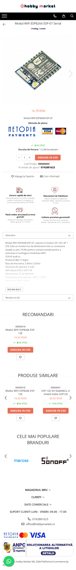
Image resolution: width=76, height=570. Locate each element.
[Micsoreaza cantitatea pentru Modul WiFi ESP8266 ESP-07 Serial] (19, 157)
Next (70, 73)
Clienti (36, 497)
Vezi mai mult (14, 289)
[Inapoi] (2, 24)
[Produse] (5, 17)
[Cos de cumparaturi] (64, 16)
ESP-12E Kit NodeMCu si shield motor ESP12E (56, 392)
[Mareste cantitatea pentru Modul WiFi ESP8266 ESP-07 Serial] (29, 157)
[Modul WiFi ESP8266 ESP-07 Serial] (38, 70)
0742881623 (40, 519)
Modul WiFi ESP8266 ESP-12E (20, 331)
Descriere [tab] (10, 235)
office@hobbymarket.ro (40, 524)
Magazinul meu (36, 490)
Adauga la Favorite (24, 176)
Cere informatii (51, 176)
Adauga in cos (48, 157)
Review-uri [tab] (12, 297)
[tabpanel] (38, 70)
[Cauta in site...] (72, 16)
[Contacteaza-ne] (55, 16)
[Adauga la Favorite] (20, 357)
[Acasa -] (38, 6)
